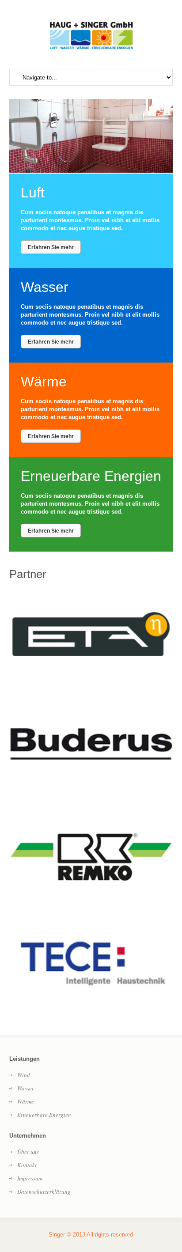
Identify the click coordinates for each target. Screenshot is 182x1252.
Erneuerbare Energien (44, 1115)
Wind (23, 1075)
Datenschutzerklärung (44, 1191)
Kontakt (27, 1165)
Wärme (25, 1101)
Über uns (28, 1152)
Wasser (25, 1088)
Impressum (29, 1178)
